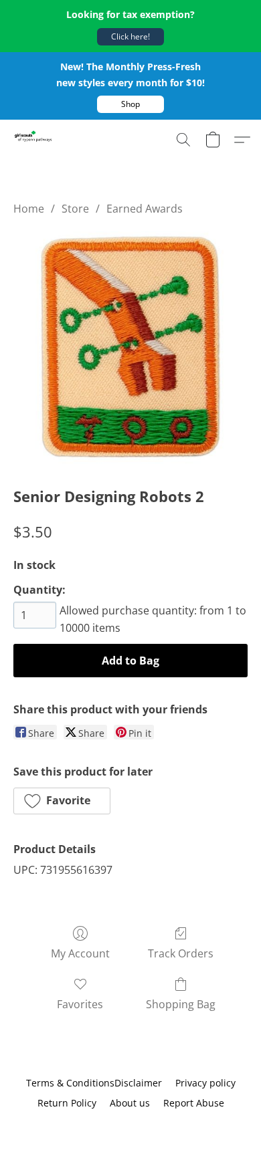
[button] (130, 36)
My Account (80, 953)
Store (75, 208)
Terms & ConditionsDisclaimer (94, 1082)
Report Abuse (193, 1102)
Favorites (80, 1004)
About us (130, 1102)
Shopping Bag (180, 1004)
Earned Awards (144, 208)
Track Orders (180, 953)
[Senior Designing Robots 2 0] (130, 348)
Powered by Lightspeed (130, 1126)
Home (28, 208)
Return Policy (66, 1102)
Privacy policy (205, 1082)
